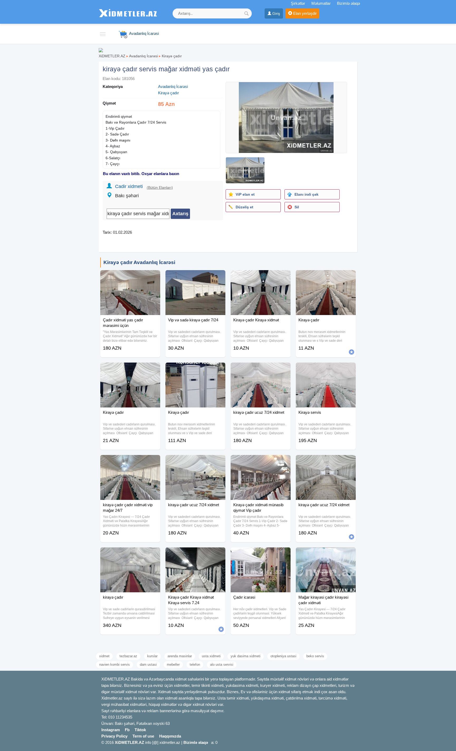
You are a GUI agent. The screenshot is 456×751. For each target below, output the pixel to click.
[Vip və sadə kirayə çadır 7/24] (195, 276)
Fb (127, 729)
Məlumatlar (321, 3)
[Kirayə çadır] (326, 276)
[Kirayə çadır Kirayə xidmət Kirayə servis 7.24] (195, 554)
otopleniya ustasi (283, 656)
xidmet (104, 656)
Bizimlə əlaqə (348, 3)
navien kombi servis (114, 664)
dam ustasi (148, 664)
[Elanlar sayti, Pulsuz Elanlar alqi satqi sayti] (101, 50)
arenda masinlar (180, 656)
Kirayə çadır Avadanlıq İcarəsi (139, 262)
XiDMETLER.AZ (112, 56)
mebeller (173, 664)
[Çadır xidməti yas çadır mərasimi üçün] (130, 276)
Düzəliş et (244, 207)
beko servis (315, 656)
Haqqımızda (170, 736)
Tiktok (140, 729)
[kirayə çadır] (130, 554)
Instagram (110, 729)
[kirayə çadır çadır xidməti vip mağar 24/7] (130, 461)
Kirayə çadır (172, 56)
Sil (296, 207)
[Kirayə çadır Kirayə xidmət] (261, 276)
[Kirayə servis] (326, 369)
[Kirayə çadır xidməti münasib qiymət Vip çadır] (261, 461)
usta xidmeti (211, 656)
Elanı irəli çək (306, 194)
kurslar (152, 656)
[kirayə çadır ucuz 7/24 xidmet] (261, 369)
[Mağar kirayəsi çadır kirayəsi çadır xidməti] (326, 554)
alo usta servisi (221, 664)
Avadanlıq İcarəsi (143, 56)
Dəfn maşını (120, 140)
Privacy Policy (114, 736)
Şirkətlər (298, 3)
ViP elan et (245, 194)
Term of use (143, 736)
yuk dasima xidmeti (245, 656)
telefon (195, 664)
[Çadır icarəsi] (261, 554)
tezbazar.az (128, 656)
